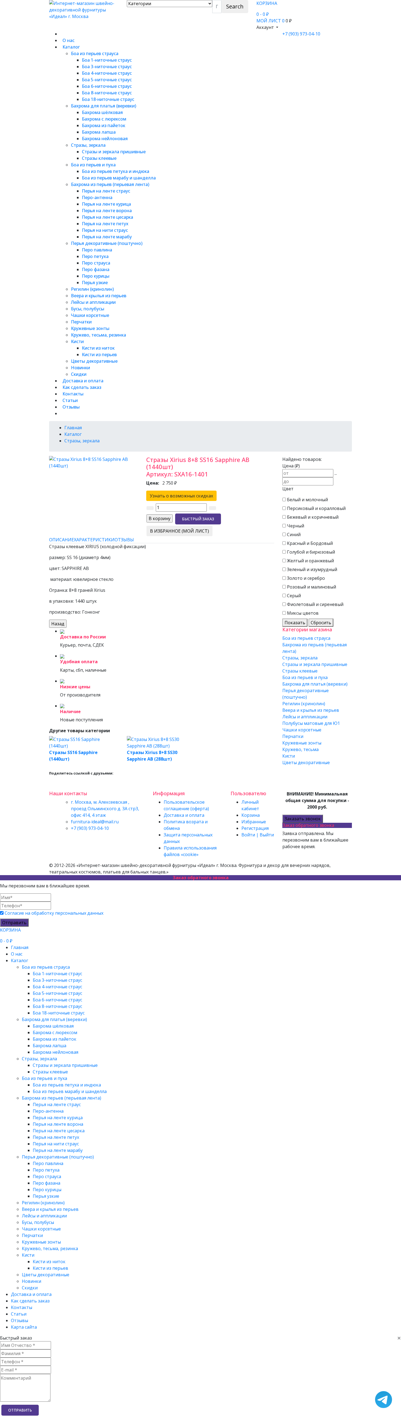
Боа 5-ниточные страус (107, 80)
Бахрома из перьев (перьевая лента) (110, 184)
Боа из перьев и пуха (93, 165)
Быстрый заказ (198, 518)
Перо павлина (97, 250)
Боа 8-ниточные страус (107, 93)
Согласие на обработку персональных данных (54, 913)
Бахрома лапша (99, 132)
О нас (68, 40)
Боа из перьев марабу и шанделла (119, 178)
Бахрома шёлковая (102, 112)
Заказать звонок (303, 819)
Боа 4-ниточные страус (107, 73)
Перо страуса (96, 263)
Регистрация (255, 828)
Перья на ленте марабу (107, 237)
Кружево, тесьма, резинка (98, 335)
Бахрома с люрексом (104, 119)
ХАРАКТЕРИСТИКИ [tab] (94, 540)
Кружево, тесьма (300, 749)
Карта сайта (24, 1327)
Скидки (78, 374)
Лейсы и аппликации (93, 302)
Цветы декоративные (94, 361)
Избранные (253, 822)
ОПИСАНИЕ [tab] (61, 540)
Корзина (250, 815)
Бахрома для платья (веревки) (103, 106)
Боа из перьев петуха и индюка (115, 171)
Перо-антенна (97, 197)
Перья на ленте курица (106, 204)
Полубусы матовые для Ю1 (311, 723)
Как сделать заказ (81, 387)
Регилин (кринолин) (92, 289)
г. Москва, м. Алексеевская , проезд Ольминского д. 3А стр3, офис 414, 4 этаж (105, 808)
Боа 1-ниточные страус (107, 60)
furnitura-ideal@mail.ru (95, 822)
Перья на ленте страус (106, 191)
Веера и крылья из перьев (98, 296)
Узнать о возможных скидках (181, 496)
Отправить (14, 923)
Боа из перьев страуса (94, 53)
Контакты (72, 394)
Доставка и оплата (82, 381)
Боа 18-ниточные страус (108, 99)
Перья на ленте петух (105, 224)
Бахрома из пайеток (103, 125)
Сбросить (321, 623)
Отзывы (71, 407)
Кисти (77, 341)
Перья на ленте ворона (107, 211)
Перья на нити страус (105, 230)
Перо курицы (95, 276)
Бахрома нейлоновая (105, 139)
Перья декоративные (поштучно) (106, 243)
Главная (19, 947)
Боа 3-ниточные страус (107, 67)
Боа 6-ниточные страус (107, 86)
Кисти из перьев (99, 355)
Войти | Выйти (257, 835)
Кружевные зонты (90, 328)
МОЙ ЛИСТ (270, 21)
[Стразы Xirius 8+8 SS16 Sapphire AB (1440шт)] (93, 462)
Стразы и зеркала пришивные (114, 152)
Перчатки (81, 322)
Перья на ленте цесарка (107, 217)
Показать (295, 623)
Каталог (71, 47)
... (335, 473)
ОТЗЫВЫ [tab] (124, 540)
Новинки (80, 368)
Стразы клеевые (99, 158)
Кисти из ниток (98, 348)
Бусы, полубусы (87, 309)
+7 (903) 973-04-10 (301, 34)
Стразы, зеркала (88, 145)
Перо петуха (95, 256)
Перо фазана (95, 269)
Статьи (70, 400)
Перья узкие (95, 283)
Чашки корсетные (90, 315)
